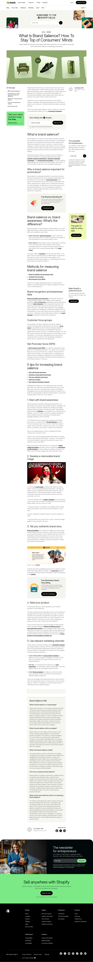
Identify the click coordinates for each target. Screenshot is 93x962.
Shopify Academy (46, 921)
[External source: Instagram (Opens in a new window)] (73, 953)
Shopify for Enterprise (80, 921)
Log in (71, 2)
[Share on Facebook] (57, 830)
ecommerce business (55, 111)
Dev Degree (61, 919)
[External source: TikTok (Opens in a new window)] (77, 953)
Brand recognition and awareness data (41, 274)
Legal (26, 924)
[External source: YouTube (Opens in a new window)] (69, 953)
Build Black (28, 940)
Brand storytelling (32, 530)
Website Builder (46, 940)
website (33, 574)
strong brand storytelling (45, 160)
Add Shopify (73, 301)
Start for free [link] (58, 122)
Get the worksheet (49, 594)
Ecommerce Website (47, 943)
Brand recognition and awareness (37, 298)
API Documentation (63, 916)
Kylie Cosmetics (38, 304)
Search (83, 7)
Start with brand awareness (37, 372)
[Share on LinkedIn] (64, 830)
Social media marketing (51, 655)
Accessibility (28, 943)
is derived (42, 253)
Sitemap (47, 954)
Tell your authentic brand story (38, 377)
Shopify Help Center (47, 916)
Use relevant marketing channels (39, 382)
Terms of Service (26, 954)
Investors (27, 916)
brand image (39, 487)
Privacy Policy (70, 867)
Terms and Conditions (74, 165)
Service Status (29, 926)
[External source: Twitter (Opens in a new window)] (65, 953)
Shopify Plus (78, 919)
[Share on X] (60, 830)
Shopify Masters (52, 422)
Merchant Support (47, 913)
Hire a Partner (45, 919)
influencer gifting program (52, 626)
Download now (47, 208)
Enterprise (44, 2)
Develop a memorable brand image (40, 375)
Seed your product (34, 379)
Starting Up (23, 7)
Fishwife (40, 411)
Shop (76, 913)
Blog (8, 7)
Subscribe (82, 860)
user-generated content (34, 628)
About (26, 913)
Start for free (81, 2)
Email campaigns (38, 672)
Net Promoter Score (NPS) (37, 279)
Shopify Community (47, 924)
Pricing (38, 2)
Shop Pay (77, 916)
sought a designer (49, 499)
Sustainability (28, 938)
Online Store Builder (47, 938)
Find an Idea (14, 7)
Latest (37, 7)
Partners (27, 919)
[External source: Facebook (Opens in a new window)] (61, 953)
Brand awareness (45, 235)
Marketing (31, 7)
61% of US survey (40, 302)
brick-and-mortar (51, 180)
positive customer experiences (37, 158)
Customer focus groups (36, 277)
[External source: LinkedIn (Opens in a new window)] (81, 953)
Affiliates (27, 921)
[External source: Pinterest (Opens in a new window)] (85, 953)
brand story (55, 571)
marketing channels (58, 645)
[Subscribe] (60, 23)
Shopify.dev (61, 913)
